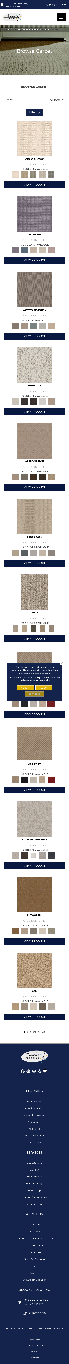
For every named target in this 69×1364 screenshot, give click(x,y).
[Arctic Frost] (24, 477)
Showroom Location (34, 1279)
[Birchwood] (15, 704)
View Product (34, 184)
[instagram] (34, 1071)
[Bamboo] (24, 174)
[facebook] (23, 1071)
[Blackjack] (24, 704)
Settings (34, 694)
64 (39, 1032)
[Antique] (24, 628)
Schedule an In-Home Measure (34, 1238)
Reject (43, 688)
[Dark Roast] (33, 401)
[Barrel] (34, 289)
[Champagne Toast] (24, 930)
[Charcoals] (24, 401)
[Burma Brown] (24, 855)
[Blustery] (42, 325)
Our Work (34, 1231)
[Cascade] (33, 704)
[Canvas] (34, 365)
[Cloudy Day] (33, 552)
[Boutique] (51, 325)
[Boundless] (33, 174)
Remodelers (34, 1176)
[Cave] (42, 1006)
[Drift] (42, 552)
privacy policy (33, 677)
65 (43, 1032)
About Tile (35, 1128)
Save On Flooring (34, 1259)
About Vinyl (34, 1122)
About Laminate (34, 1108)
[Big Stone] (24, 1006)
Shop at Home (34, 1245)
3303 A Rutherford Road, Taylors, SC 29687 (16, 4)
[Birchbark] (42, 250)
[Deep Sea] (51, 855)
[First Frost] (42, 401)
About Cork (34, 1142)
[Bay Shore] (42, 628)
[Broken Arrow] (51, 628)
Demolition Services (34, 1197)
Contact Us (34, 1252)
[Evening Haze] (51, 552)
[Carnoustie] (51, 477)
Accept (26, 688)
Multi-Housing (34, 1183)
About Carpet (30, 29)
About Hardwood (34, 1115)
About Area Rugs (34, 1135)
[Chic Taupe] (42, 174)
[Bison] (33, 477)
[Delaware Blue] (51, 174)
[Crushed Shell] (51, 1006)
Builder (34, 1169)
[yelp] (39, 1071)
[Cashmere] (42, 704)
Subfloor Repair (34, 1190)
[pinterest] (28, 1071)
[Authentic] (34, 516)
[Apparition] (33, 628)
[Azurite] (24, 250)
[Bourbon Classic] (34, 894)
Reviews (34, 1273)
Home (6, 29)
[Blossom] (51, 250)
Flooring (16, 29)
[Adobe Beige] (34, 592)
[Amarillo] (34, 440)
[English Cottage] (51, 930)
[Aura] (34, 138)
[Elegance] (42, 930)
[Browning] (42, 477)
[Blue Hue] (24, 552)
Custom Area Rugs (34, 1204)
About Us (34, 1224)
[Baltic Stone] (34, 819)
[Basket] (24, 325)
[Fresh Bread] (51, 401)
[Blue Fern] (33, 325)
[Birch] (33, 1006)
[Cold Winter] (42, 855)
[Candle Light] (33, 855)
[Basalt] (33, 250)
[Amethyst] (34, 213)
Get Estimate (34, 1163)
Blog (34, 1266)
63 (34, 1032)
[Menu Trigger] (61, 17)
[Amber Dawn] (34, 970)
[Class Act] (33, 930)
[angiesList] (45, 1071)
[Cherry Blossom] (51, 704)
